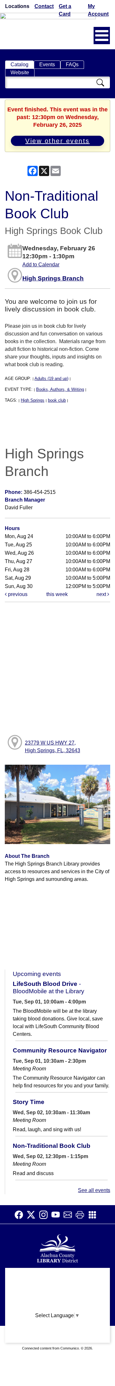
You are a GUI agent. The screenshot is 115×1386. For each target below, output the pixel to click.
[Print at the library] (82, 1215)
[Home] (57, 1247)
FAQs (72, 64)
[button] (101, 35)
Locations (17, 6)
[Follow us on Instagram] (45, 1215)
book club (57, 400)
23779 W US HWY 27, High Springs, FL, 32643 (52, 746)
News (57, 1300)
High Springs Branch (53, 278)
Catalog (19, 64)
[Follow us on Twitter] (33, 1215)
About (57, 1275)
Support (57, 1288)
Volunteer (57, 1325)
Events (47, 64)
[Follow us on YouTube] (57, 1215)
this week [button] (57, 594)
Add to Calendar (40, 264)
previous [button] (17, 594)
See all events (94, 1190)
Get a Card (65, 10)
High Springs (32, 400)
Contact (44, 6)
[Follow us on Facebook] (21, 1215)
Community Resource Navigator (60, 1050)
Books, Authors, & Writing (60, 389)
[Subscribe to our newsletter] (70, 1215)
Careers (57, 1338)
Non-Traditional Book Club (51, 1145)
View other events (57, 140)
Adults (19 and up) (51, 378)
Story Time (28, 1102)
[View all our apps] (94, 1215)
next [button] (101, 594)
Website (20, 72)
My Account (98, 10)
